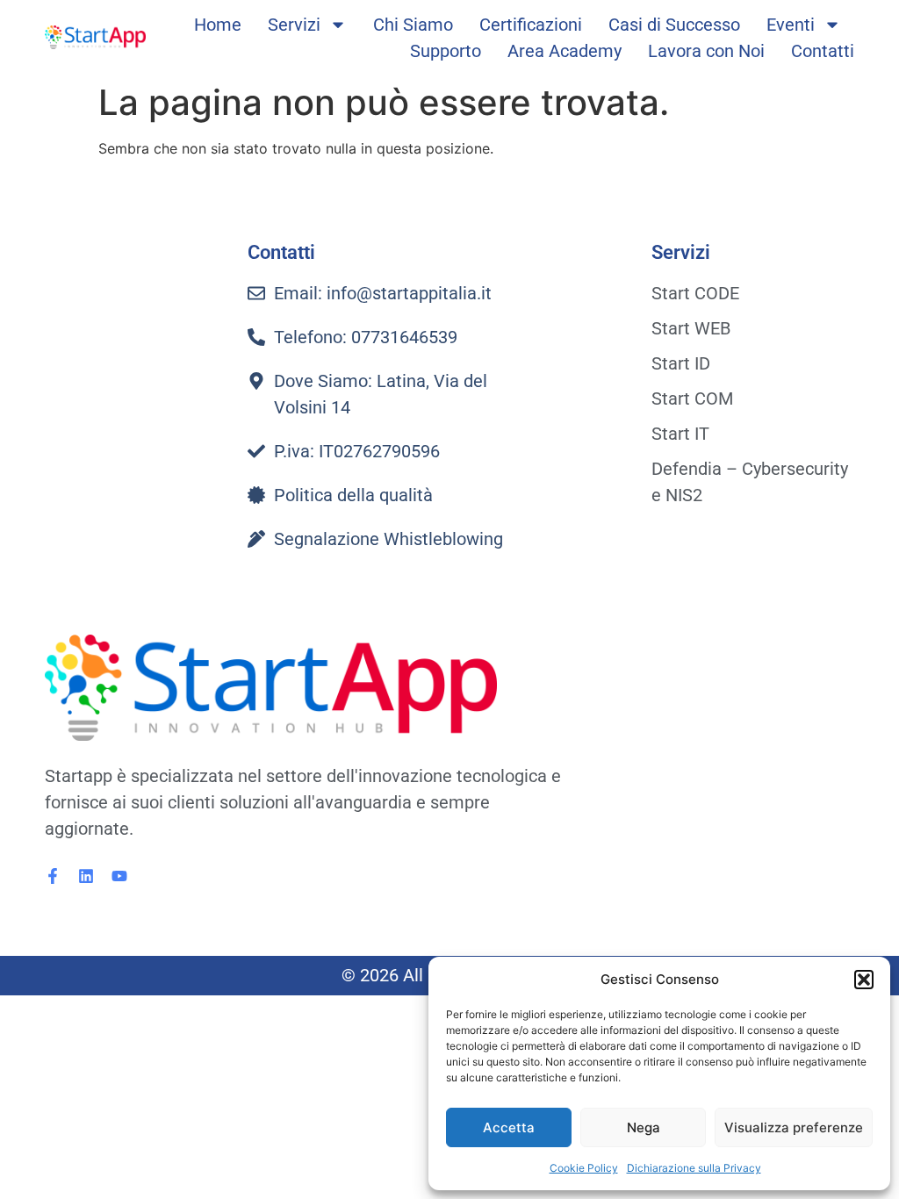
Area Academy (564, 50)
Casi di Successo (674, 24)
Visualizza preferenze (793, 1127)
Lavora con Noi (706, 50)
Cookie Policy (584, 1167)
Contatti (822, 50)
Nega (643, 1127)
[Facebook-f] (53, 876)
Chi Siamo (413, 24)
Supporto (445, 50)
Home (217, 24)
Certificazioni (530, 24)
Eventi (790, 24)
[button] (864, 979)
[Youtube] (119, 876)
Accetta (509, 1127)
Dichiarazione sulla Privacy (694, 1167)
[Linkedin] (86, 876)
